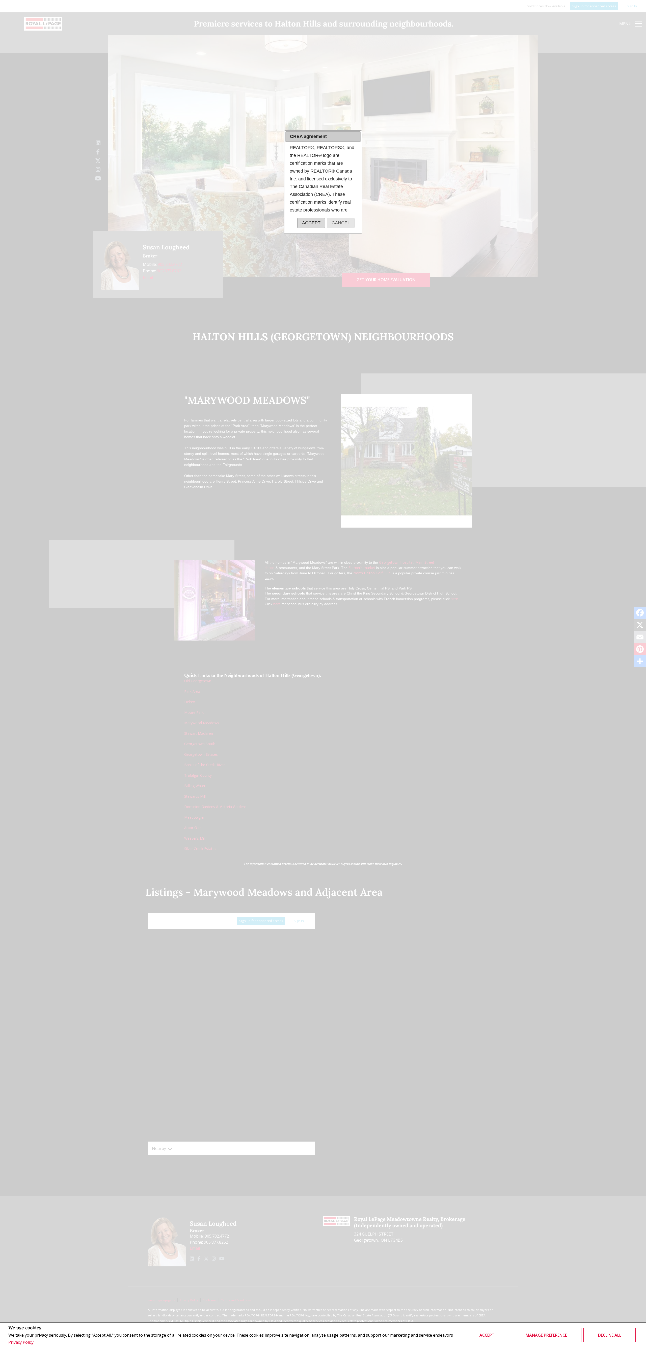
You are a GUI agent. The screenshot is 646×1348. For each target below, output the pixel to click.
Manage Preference (546, 1335)
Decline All (609, 1335)
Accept (487, 1335)
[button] (311, 223)
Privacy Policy (21, 1342)
